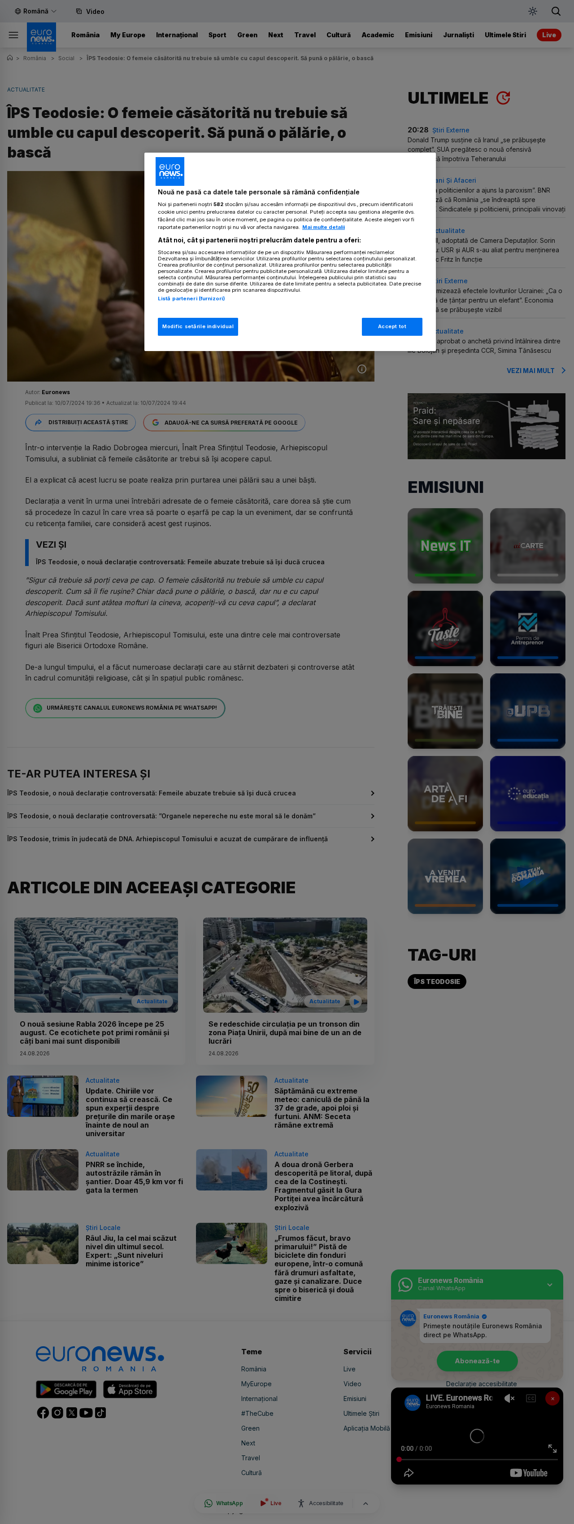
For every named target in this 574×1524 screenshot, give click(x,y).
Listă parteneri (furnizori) (191, 298)
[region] (290, 252)
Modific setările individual (198, 326)
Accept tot (392, 326)
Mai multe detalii (323, 227)
